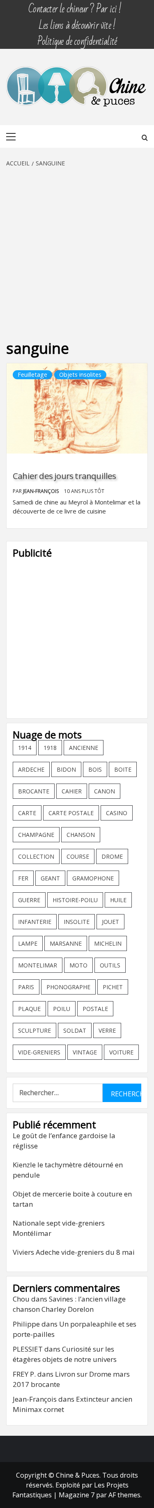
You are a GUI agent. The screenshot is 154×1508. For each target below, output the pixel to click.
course (78, 856)
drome (112, 856)
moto (78, 965)
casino (116, 813)
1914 (24, 748)
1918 (50, 748)
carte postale (71, 813)
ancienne (83, 748)
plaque (29, 1009)
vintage (85, 1052)
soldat (74, 1030)
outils (110, 965)
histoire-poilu (75, 900)
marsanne (66, 943)
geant (50, 878)
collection (36, 856)
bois (95, 769)
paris (26, 987)
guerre (29, 900)
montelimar (37, 965)
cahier (72, 791)
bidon (66, 769)
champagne (36, 835)
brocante (33, 791)
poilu (61, 1009)
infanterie (34, 922)
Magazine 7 (76, 1494)
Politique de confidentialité (77, 37)
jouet (110, 922)
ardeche (31, 769)
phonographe (68, 987)
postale (95, 1009)
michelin (108, 943)
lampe (27, 943)
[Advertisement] (77, 249)
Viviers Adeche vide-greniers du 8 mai (74, 1252)
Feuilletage (32, 374)
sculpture (34, 1030)
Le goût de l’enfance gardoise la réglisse (64, 1141)
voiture (121, 1052)
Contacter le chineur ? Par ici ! (74, 5)
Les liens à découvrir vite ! (77, 21)
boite (122, 769)
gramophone (93, 878)
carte (27, 813)
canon (104, 791)
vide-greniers (39, 1052)
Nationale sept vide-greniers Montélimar (59, 1228)
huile (118, 900)
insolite (77, 922)
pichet (113, 987)
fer (23, 878)
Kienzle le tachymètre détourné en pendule (68, 1170)
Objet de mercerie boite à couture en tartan (72, 1199)
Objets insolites (80, 374)
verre (107, 1030)
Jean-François (41, 491)
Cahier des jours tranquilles (64, 475)
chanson (81, 835)
